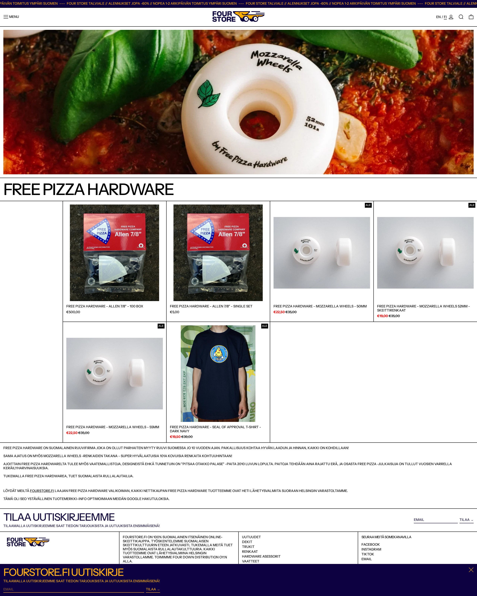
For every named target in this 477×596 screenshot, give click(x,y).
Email (366, 559)
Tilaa (464, 520)
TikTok (367, 554)
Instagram (371, 549)
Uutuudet (251, 537)
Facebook (370, 545)
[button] (461, 17)
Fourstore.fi (42, 491)
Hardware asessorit (261, 556)
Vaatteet (250, 561)
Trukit (248, 547)
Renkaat (250, 552)
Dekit (247, 542)
